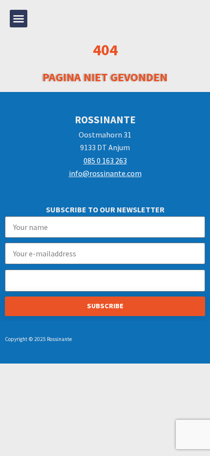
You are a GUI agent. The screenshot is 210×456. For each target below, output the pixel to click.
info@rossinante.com (105, 173)
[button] (18, 18)
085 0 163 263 (105, 160)
